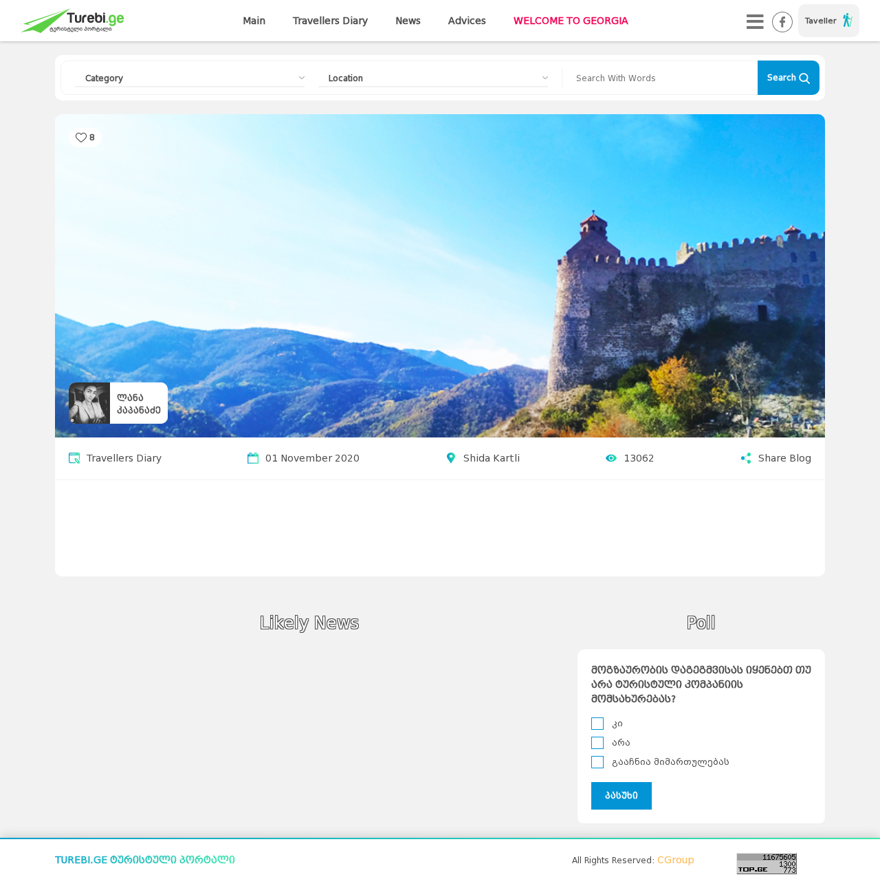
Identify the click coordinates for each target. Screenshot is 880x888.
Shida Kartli (491, 458)
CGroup (675, 860)
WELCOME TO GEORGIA (571, 21)
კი (617, 723)
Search (783, 77)
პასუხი (621, 795)
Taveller (820, 20)
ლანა (130, 398)
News (408, 21)
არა (621, 742)
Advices (467, 21)
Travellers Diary (330, 21)
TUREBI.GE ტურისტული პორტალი (145, 860)
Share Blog (784, 458)
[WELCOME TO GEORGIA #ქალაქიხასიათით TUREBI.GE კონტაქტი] (755, 21)
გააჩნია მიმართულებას (670, 762)
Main (254, 21)
